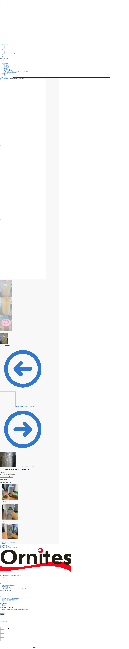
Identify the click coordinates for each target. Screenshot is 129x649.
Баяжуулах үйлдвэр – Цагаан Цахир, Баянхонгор (12, 591)
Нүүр (1, 78)
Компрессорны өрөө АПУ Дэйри (9, 593)
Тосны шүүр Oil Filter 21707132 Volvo (9, 522)
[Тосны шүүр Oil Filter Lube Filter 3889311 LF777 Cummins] (10, 499)
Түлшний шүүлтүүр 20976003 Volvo (9, 542)
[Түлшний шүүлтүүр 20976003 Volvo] (10, 539)
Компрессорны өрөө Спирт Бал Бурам (10, 592)
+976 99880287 (3, 545)
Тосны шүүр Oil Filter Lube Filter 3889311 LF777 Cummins (12, 502)
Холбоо (3, 41)
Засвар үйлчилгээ (8, 35)
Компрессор (6, 31)
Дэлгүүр (4, 40)
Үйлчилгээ (4, 33)
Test (3, 594)
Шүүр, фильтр (6, 78)
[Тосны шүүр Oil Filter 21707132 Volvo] (10, 519)
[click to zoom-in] (23, 112)
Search (15, 77)
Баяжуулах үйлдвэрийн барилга (10, 37)
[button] (55, 42)
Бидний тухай (5, 28)
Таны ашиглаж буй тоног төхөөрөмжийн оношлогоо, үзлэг (16, 36)
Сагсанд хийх (7, 345)
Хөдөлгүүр (6, 32)
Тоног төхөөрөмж (6, 29)
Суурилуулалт (7, 34)
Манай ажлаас (5, 39)
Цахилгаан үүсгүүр (8, 30)
